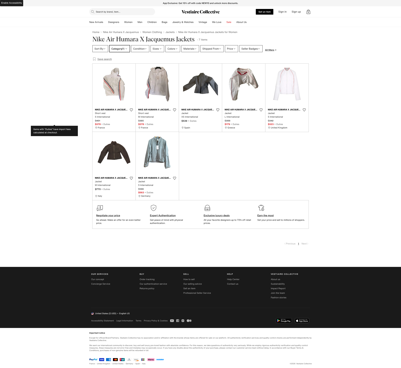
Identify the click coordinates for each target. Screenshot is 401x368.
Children (152, 22)
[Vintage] (209, 22)
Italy (144, 364)
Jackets (170, 32)
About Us (241, 22)
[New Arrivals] (105, 22)
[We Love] (224, 22)
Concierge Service (100, 284)
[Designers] (121, 22)
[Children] (159, 22)
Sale (229, 22)
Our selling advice (192, 284)
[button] (308, 12)
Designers (113, 22)
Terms (138, 320)
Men (140, 22)
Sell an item (264, 11)
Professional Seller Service (197, 293)
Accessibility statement (102, 320)
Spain (137, 364)
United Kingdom (103, 364)
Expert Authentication (163, 215)
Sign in (282, 11)
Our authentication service (153, 284)
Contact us (232, 284)
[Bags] (170, 22)
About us (275, 279)
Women (128, 22)
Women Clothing (152, 32)
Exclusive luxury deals (217, 215)
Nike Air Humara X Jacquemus (121, 32)
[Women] (135, 22)
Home (95, 32)
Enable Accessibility (11, 3)
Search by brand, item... (108, 11)
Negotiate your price (108, 215)
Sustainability (278, 284)
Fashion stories (278, 297)
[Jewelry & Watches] (196, 22)
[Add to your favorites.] (131, 110)
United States (118, 364)
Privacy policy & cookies (156, 320)
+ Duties (105, 124)
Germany (129, 364)
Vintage (202, 22)
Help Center (233, 279)
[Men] (145, 22)
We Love (216, 22)
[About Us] (249, 22)
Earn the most (265, 215)
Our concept (97, 279)
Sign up (296, 11)
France (92, 364)
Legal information (124, 320)
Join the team (278, 293)
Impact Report (278, 288)
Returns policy (147, 288)
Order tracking (147, 279)
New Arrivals (96, 22)
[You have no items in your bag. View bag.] (308, 12)
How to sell (189, 279)
